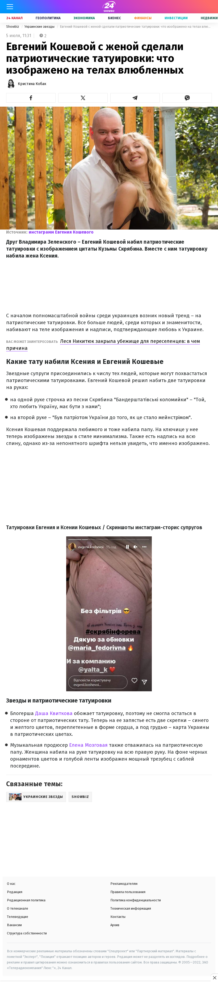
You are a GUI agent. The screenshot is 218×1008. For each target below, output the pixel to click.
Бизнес (114, 18)
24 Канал (14, 18)
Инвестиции (176, 18)
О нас (11, 884)
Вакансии (14, 925)
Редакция (14, 892)
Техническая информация (130, 908)
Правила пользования (127, 892)
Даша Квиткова (54, 713)
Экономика (84, 18)
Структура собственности (27, 933)
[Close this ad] (214, 977)
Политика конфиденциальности (135, 900)
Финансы (143, 18)
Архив (114, 925)
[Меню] (10, 6)
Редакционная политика (26, 900)
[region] (109, 995)
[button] (31, 98)
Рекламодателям (123, 884)
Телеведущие (17, 917)
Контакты (117, 917)
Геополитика (48, 18)
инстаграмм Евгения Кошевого (61, 232)
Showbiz (13, 26)
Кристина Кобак (32, 84)
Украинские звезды (39, 26)
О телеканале (17, 908)
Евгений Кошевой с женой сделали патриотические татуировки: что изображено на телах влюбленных (136, 26)
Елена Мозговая (88, 745)
